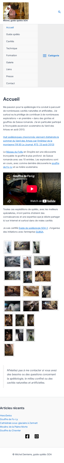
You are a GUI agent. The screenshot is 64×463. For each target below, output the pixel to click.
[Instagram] (36, 436)
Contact (10, 83)
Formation (11, 55)
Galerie (9, 62)
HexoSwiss (6, 415)
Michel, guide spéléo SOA (15, 20)
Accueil (10, 27)
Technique (11, 48)
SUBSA (39, 231)
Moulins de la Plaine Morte (13, 426)
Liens (9, 69)
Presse (9, 76)
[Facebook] (27, 436)
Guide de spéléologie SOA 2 (33, 228)
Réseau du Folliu (14, 151)
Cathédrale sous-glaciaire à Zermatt (19, 423)
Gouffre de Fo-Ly (9, 419)
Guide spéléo (13, 34)
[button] (59, 12)
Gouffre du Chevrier (10, 430)
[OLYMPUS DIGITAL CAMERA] (9, 350)
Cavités (10, 41)
